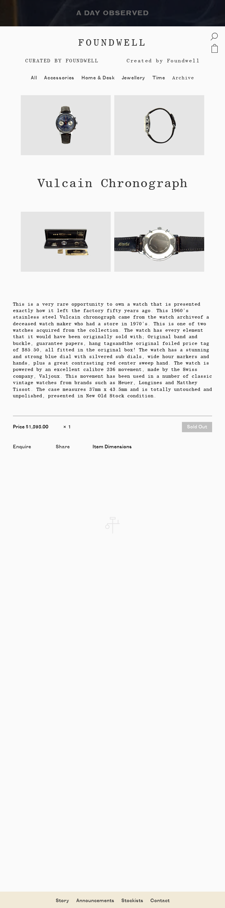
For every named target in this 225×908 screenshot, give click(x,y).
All (34, 78)
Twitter (65, 453)
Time (158, 78)
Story (62, 900)
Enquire (22, 446)
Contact (160, 900)
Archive (183, 78)
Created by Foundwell (163, 61)
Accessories (59, 78)
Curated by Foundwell (61, 61)
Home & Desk (98, 78)
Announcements (95, 900)
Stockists (132, 900)
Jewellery (133, 78)
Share (63, 446)
